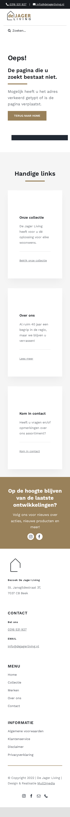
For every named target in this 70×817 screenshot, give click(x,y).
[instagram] (30, 536)
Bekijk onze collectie (33, 260)
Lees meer (26, 358)
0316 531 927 (17, 4)
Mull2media (46, 783)
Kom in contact (29, 451)
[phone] (46, 796)
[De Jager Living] (19, 11)
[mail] (38, 796)
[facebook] (39, 536)
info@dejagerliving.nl (50, 4)
